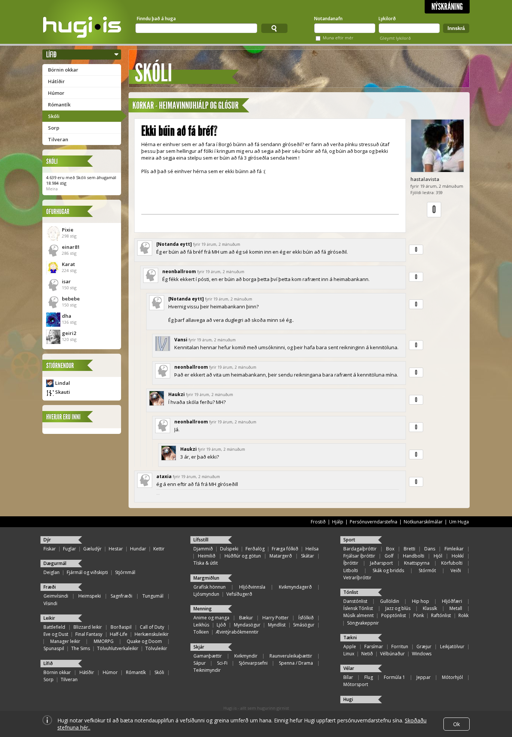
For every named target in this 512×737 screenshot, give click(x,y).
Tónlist (350, 592)
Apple (349, 646)
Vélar (348, 668)
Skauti (62, 392)
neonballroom (179, 271)
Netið (367, 653)
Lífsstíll (200, 540)
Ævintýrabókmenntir (237, 632)
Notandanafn (328, 18)
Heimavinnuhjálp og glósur (198, 105)
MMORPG (104, 641)
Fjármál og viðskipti (87, 572)
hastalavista (424, 179)
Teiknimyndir (207, 670)
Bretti (409, 549)
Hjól (438, 556)
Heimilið (207, 556)
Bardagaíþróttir (360, 549)
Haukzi (176, 394)
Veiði (456, 570)
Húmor (56, 93)
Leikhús (201, 625)
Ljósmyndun (206, 594)
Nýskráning (447, 6)
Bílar (348, 677)
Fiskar (49, 549)
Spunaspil (53, 648)
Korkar (143, 105)
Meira (52, 188)
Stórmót (427, 570)
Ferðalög (255, 549)
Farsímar (373, 646)
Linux (348, 653)
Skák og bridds (388, 570)
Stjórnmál (125, 572)
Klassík (430, 608)
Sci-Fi (222, 663)
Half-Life (118, 634)
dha (66, 315)
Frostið (318, 522)
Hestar (116, 549)
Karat (68, 264)
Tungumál (152, 596)
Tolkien (201, 632)
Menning (202, 608)
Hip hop (420, 601)
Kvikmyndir (245, 656)
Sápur (199, 663)
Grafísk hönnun (209, 587)
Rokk (463, 615)
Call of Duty (152, 627)
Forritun (399, 646)
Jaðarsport (381, 563)
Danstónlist (355, 601)
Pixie (67, 229)
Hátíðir (56, 81)
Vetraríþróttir (357, 577)
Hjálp (337, 522)
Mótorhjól (452, 677)
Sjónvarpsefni (253, 663)
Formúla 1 (394, 677)
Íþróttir (350, 563)
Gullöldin (389, 601)
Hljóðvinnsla (252, 587)
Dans (429, 549)
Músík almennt (358, 615)
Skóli (54, 116)
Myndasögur (247, 625)
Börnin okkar (63, 69)
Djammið (203, 549)
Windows (421, 653)
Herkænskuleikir (152, 634)
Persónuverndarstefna (373, 522)
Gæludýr (92, 549)
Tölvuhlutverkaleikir (117, 648)
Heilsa (312, 549)
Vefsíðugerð (239, 594)
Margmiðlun (206, 578)
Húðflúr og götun (243, 556)
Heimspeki (89, 596)
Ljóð (221, 625)
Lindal (62, 383)
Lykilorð (387, 18)
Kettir (159, 549)
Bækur (246, 617)
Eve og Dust (55, 634)
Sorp (53, 127)
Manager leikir (65, 641)
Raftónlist (441, 615)
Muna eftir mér (338, 37)
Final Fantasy (88, 634)
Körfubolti (452, 563)
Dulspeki (229, 549)
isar (66, 281)
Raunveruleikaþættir (290, 656)
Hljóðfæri (452, 601)
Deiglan (51, 572)
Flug (368, 677)
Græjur (423, 646)
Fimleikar (454, 549)
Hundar (138, 549)
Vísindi (50, 603)
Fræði (49, 587)
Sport (349, 540)
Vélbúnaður (392, 653)
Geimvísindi (55, 596)
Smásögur (303, 625)
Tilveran (58, 139)
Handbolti (413, 556)
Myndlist (277, 625)
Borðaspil (121, 627)
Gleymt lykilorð (395, 38)
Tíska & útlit (205, 563)
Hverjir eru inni (63, 417)
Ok (456, 724)
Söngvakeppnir (363, 623)
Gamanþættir (207, 656)
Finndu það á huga (156, 18)
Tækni (350, 637)
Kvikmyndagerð (295, 587)
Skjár (198, 647)
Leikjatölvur (452, 646)
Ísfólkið (306, 617)
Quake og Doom (144, 641)
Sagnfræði (121, 596)
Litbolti (350, 570)
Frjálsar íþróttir (359, 556)
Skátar (307, 556)
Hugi (348, 699)
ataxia (164, 476)
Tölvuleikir (156, 648)
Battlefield (54, 627)
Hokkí (458, 556)
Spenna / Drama (296, 663)
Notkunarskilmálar (423, 522)
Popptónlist (393, 615)
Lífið (51, 54)
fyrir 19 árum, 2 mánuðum (216, 244)
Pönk (418, 615)
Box (390, 549)
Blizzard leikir (87, 627)
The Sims (80, 648)
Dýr (47, 540)
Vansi (180, 339)
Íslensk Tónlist (358, 608)
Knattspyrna (417, 563)
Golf (389, 556)
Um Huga (459, 522)
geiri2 (69, 333)
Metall (455, 608)
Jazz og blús (397, 608)
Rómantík (59, 104)
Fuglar (69, 549)
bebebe (71, 298)
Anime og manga (211, 617)
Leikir (49, 618)
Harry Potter (275, 617)
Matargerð (280, 556)
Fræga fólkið (285, 549)
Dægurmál (54, 563)
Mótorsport (355, 684)
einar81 (71, 247)
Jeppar (423, 677)
